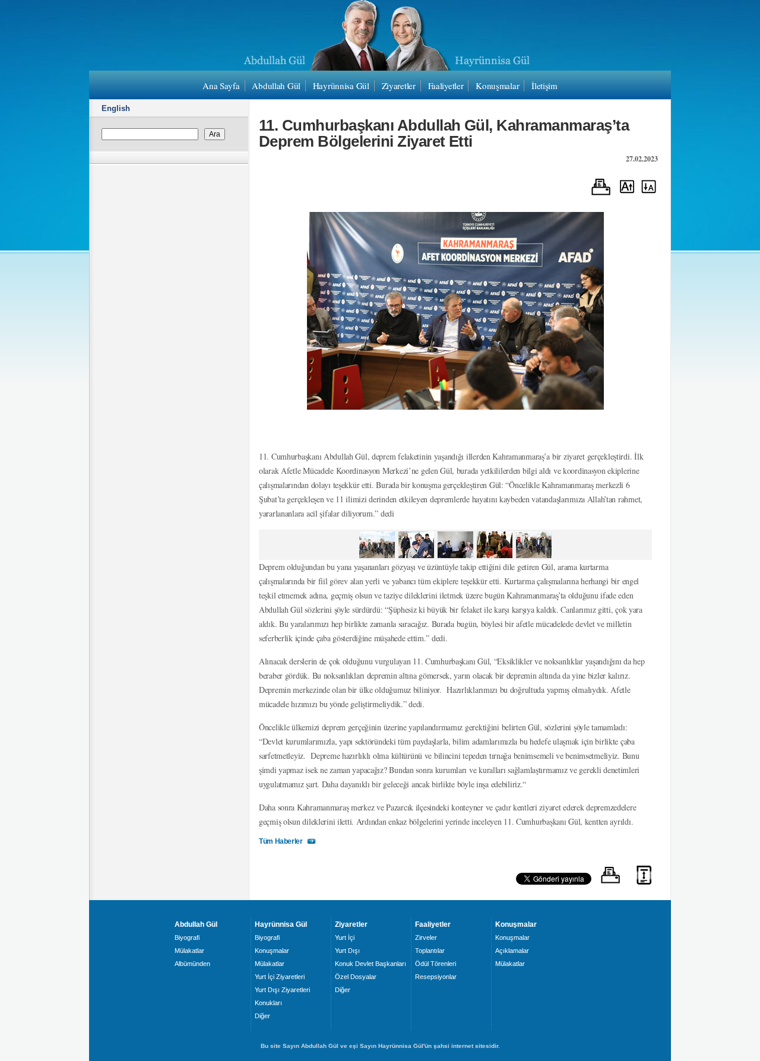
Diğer (262, 1015)
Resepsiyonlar (436, 976)
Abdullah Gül (276, 85)
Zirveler (426, 937)
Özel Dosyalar (355, 976)
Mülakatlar (189, 950)
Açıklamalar (512, 950)
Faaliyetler (446, 85)
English (116, 108)
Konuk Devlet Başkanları (370, 963)
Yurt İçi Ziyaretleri (280, 976)
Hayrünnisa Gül (341, 85)
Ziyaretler (399, 85)
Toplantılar (430, 950)
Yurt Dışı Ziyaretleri (282, 989)
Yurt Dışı (347, 950)
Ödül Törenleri (435, 963)
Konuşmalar (497, 85)
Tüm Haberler (281, 841)
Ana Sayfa (220, 85)
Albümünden (192, 963)
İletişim (544, 85)
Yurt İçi (344, 937)
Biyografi (187, 937)
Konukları (268, 1002)
